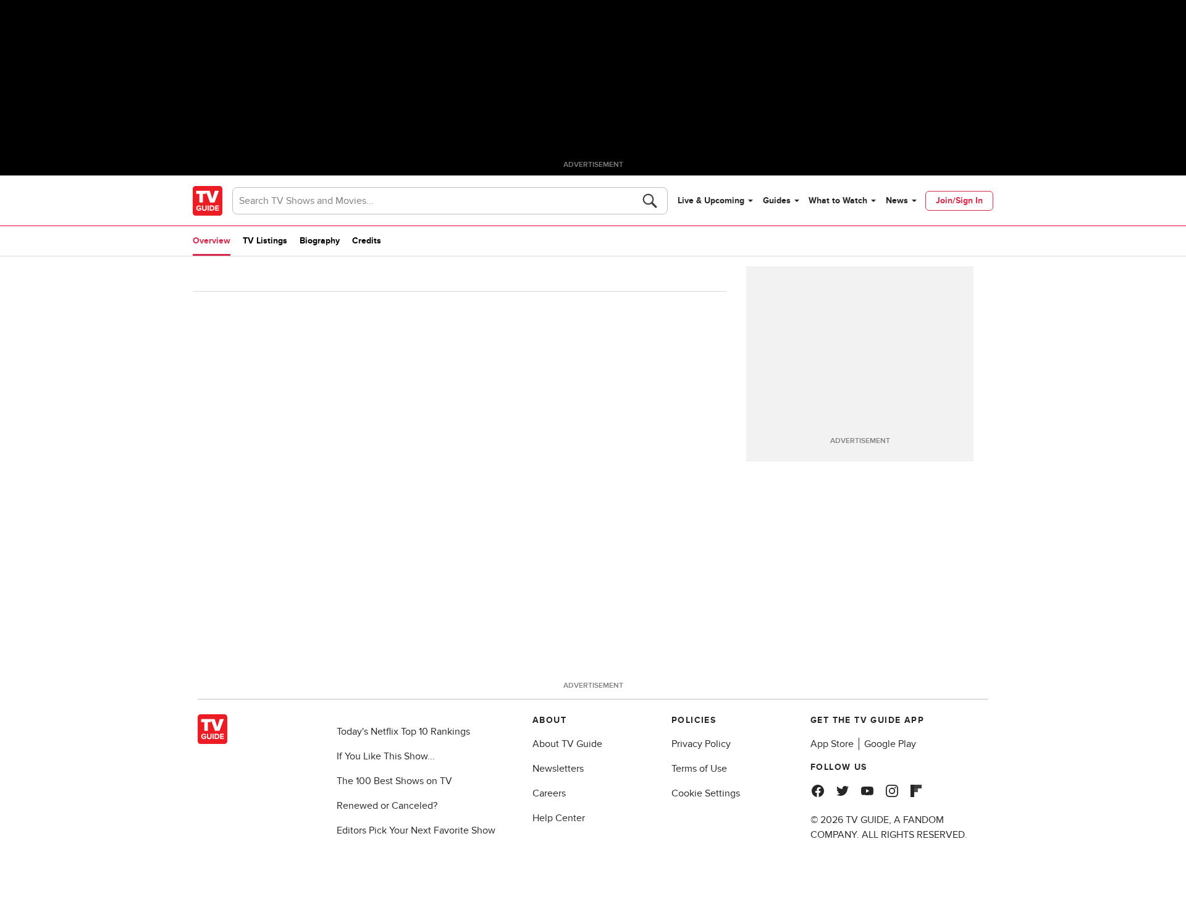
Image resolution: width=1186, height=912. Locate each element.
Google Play (890, 744)
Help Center (558, 818)
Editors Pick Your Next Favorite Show (416, 830)
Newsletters (558, 768)
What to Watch (838, 200)
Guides (777, 200)
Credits (366, 240)
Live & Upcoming (711, 200)
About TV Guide (567, 744)
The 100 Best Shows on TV (394, 781)
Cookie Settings (705, 793)
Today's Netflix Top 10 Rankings (403, 731)
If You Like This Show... (386, 756)
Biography (320, 240)
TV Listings (265, 240)
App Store (832, 744)
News (897, 200)
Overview (211, 240)
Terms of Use (699, 768)
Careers (549, 793)
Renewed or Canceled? (387, 806)
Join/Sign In (959, 200)
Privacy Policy (701, 744)
